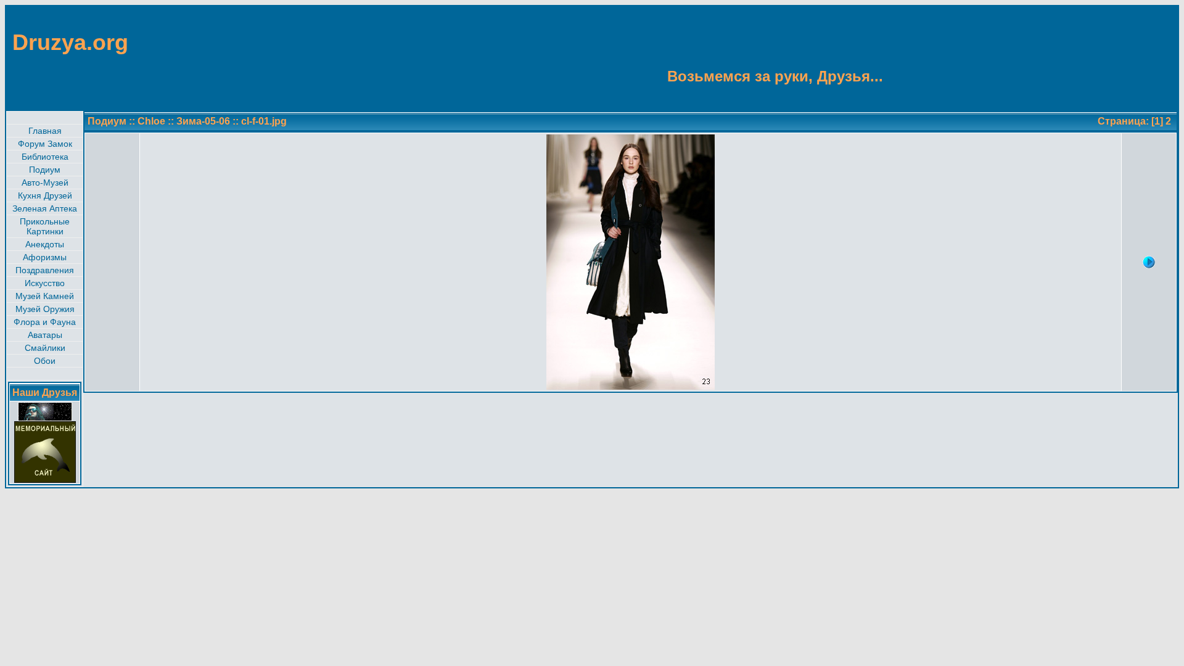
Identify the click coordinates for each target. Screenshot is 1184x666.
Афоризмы (45, 257)
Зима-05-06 (203, 121)
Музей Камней (44, 296)
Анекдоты (44, 244)
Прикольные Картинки (45, 226)
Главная (45, 131)
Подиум (44, 170)
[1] (1157, 121)
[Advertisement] (1117, 57)
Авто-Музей (45, 182)
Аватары (45, 335)
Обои (45, 361)
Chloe (151, 121)
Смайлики (45, 348)
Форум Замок (45, 144)
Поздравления (44, 270)
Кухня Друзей (45, 195)
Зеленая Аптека (44, 208)
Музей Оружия (45, 309)
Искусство (45, 283)
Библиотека (45, 157)
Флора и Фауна (45, 322)
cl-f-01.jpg (264, 121)
